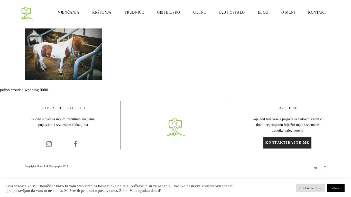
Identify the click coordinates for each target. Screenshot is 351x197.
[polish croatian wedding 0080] (63, 78)
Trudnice (134, 12)
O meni (288, 12)
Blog (263, 12)
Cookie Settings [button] (310, 188)
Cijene (199, 12)
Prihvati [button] (335, 188)
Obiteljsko (168, 12)
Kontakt (317, 12)
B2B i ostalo (232, 12)
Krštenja (101, 12)
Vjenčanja (68, 12)
